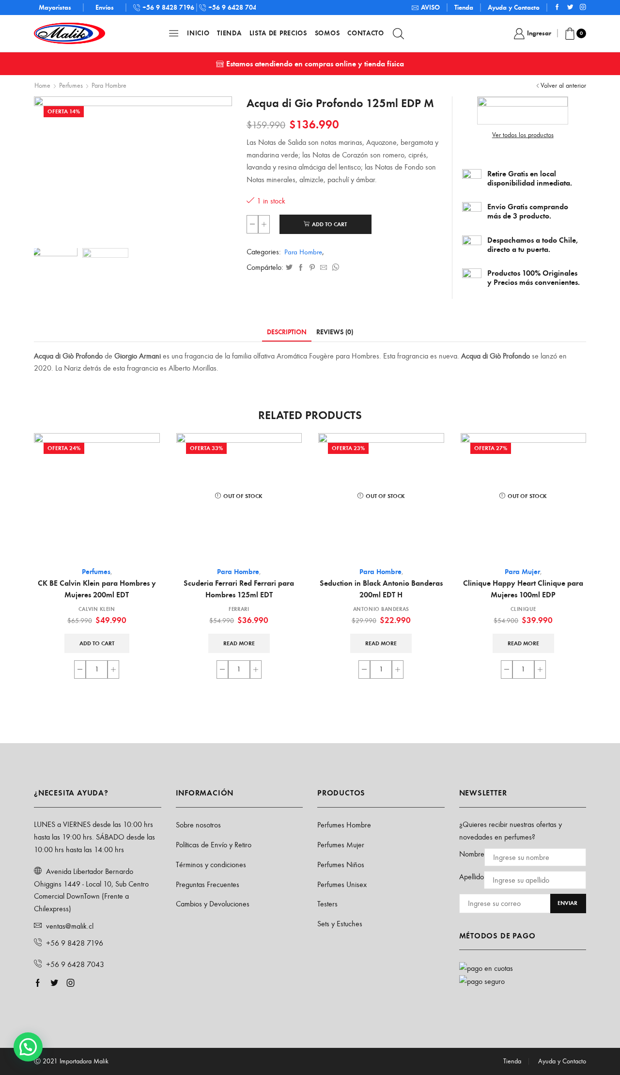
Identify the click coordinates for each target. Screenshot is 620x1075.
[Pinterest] (312, 268)
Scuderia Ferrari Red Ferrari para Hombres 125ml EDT (239, 588)
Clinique (523, 609)
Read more (239, 643)
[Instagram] (583, 7)
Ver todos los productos (523, 135)
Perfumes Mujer (340, 844)
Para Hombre (109, 85)
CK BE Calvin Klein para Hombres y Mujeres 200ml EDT (97, 588)
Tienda (463, 7)
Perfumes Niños (340, 864)
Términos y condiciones (211, 864)
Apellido (471, 876)
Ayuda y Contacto (514, 7)
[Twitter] (570, 7)
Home (42, 85)
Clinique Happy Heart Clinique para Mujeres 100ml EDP (523, 588)
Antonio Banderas (381, 609)
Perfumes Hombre (344, 824)
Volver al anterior (563, 85)
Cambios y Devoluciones (212, 903)
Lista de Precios (278, 33)
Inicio (198, 33)
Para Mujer (522, 571)
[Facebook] (557, 7)
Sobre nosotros (198, 824)
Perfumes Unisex (342, 884)
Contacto (365, 33)
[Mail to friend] (323, 268)
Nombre (471, 853)
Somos (327, 33)
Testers (327, 903)
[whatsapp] (334, 268)
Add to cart (329, 224)
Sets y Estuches (339, 923)
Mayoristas (55, 7)
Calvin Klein (96, 609)
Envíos (104, 7)
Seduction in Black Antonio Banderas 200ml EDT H (381, 588)
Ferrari (239, 609)
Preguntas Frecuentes (207, 884)
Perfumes (71, 85)
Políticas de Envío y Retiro (213, 844)
